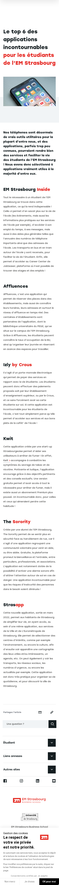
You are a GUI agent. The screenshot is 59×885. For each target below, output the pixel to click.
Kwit (5, 460)
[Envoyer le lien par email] (40, 712)
